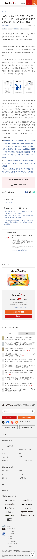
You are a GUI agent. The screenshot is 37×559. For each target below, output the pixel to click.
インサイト (5, 460)
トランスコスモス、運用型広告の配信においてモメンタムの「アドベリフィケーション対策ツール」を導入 (18, 155)
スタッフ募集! (10, 531)
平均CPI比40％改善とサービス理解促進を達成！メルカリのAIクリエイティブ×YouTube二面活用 (20, 379)
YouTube (4, 28)
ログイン (19, 316)
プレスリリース (9, 202)
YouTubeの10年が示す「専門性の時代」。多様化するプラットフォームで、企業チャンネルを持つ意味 (20, 360)
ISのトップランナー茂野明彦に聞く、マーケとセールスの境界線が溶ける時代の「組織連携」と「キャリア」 (20, 372)
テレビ (4, 453)
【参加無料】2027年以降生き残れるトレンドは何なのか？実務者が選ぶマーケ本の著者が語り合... (19, 221)
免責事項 (9, 536)
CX (20, 453)
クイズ (21, 474)
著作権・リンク (11, 528)
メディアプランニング (25, 460)
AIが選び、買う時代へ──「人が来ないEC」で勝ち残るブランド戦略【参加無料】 (18, 212)
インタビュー (5, 471)
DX (2, 449)
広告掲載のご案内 (10, 427)
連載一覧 (4, 478)
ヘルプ (9, 526)
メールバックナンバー (19, 307)
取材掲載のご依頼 (27, 427)
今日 (10, 333)
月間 (27, 333)
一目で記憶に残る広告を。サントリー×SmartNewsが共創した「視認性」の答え (20, 355)
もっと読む (7, 224)
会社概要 (9, 538)
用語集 (4, 490)
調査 (20, 471)
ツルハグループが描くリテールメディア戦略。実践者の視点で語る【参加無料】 (19, 216)
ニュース (10, 28)
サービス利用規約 (11, 541)
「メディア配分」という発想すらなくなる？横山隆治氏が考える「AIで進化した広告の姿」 (20, 349)
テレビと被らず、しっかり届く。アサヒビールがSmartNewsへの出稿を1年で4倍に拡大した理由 (18, 338)
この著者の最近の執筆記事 (19, 250)
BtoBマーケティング (25, 449)
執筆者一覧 (22, 478)
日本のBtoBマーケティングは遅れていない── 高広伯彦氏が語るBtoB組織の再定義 (20, 390)
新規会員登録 (19, 312)
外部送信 (9, 546)
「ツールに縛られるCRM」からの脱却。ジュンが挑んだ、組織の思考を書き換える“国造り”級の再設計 (20, 344)
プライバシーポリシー (12, 543)
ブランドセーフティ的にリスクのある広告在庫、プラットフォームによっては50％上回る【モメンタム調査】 (18, 163)
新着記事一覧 (6, 440)
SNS (20, 457)
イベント (5, 484)
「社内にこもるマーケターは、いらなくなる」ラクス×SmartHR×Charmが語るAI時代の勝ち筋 (20, 366)
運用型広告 (16, 28)
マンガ (4, 474)
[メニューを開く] (2, 2)
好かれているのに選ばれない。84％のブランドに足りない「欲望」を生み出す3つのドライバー (20, 384)
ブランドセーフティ (25, 28)
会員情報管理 (10, 533)
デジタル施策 (5, 457)
